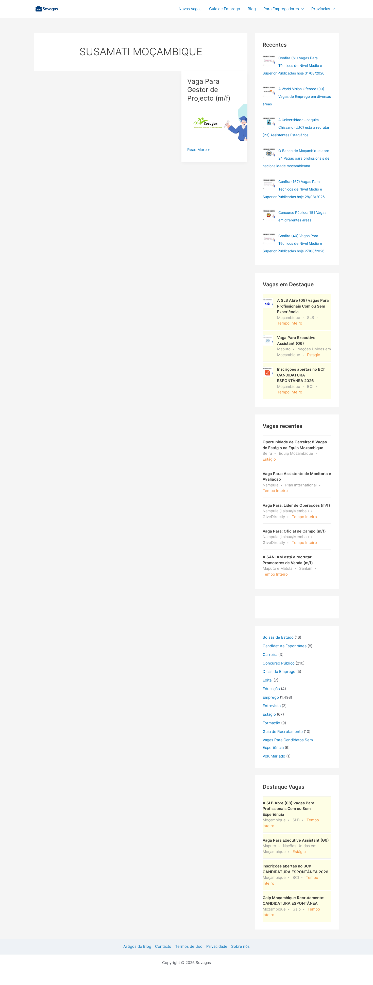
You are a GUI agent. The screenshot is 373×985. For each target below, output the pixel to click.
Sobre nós (240, 946)
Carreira (270, 654)
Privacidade (216, 946)
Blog (252, 8)
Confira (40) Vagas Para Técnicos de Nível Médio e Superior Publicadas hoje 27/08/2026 (294, 243)
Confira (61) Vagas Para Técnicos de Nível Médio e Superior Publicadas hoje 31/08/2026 (294, 65)
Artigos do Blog (137, 946)
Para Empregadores (281, 8)
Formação (271, 723)
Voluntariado (274, 756)
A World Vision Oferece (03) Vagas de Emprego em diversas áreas (297, 96)
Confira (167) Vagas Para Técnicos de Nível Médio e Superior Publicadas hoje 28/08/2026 (294, 189)
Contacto (163, 946)
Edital (268, 680)
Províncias (320, 8)
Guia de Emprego (224, 8)
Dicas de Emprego (279, 671)
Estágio (269, 714)
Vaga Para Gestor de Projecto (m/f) (208, 89)
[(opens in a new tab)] (269, 60)
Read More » (198, 150)
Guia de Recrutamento (283, 731)
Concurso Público (279, 663)
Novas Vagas (190, 8)
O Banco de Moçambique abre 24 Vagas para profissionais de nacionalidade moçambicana (296, 158)
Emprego (271, 697)
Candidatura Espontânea (285, 645)
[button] (301, 9)
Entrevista (272, 705)
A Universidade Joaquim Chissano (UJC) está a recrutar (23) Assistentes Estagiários (296, 127)
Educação (271, 688)
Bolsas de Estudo (278, 637)
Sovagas (74, 8)
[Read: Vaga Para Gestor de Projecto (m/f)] (214, 122)
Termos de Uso (188, 946)
